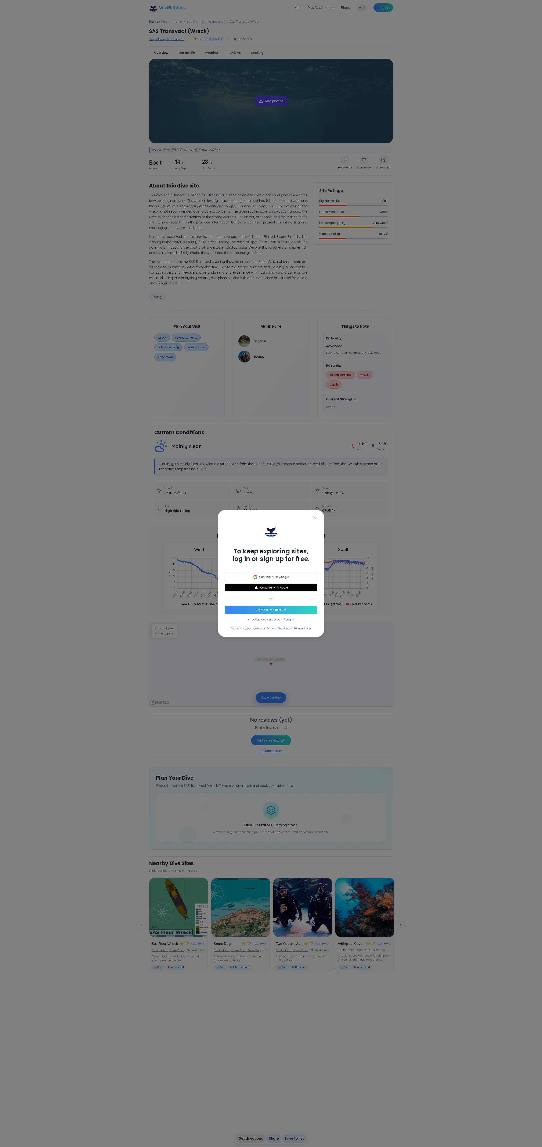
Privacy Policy (302, 628)
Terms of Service (277, 628)
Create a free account (271, 610)
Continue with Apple (274, 587)
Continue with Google (274, 577)
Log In (290, 619)
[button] (271, 573)
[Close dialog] (314, 518)
